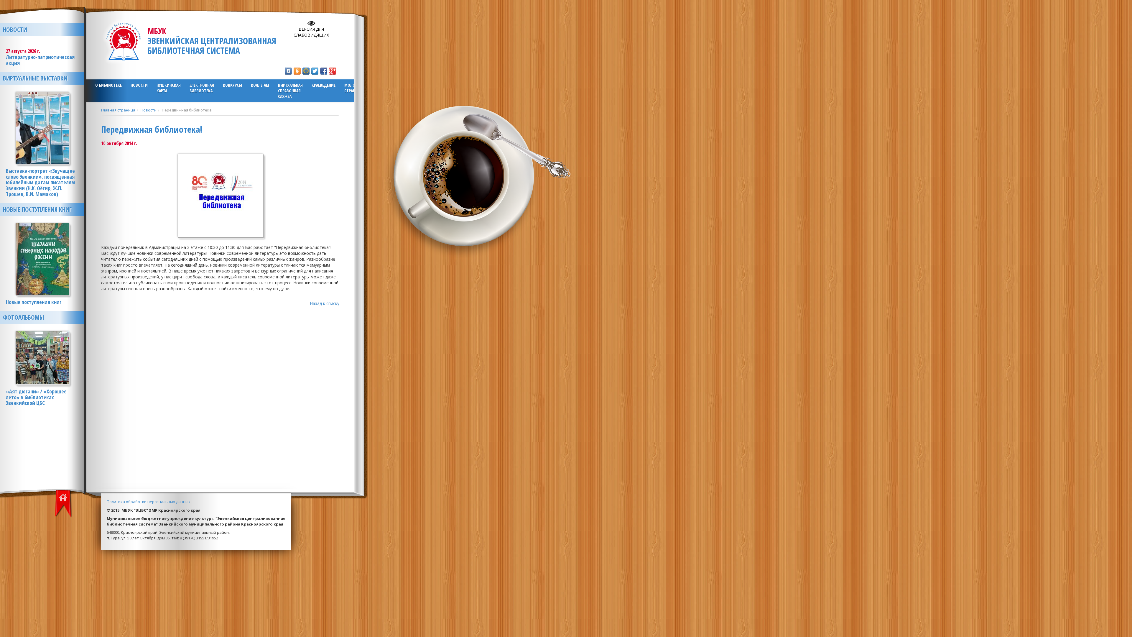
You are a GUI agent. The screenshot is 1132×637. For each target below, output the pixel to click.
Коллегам (260, 85)
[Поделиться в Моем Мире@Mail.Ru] (306, 71)
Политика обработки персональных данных (148, 501)
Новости (139, 85)
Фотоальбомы (23, 317)
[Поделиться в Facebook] (323, 71)
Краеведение (323, 85)
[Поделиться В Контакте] (288, 71)
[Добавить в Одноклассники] (297, 71)
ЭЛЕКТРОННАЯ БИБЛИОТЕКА (202, 87)
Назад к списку (324, 303)
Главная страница (118, 110)
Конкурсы (232, 85)
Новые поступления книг (37, 209)
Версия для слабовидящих (311, 32)
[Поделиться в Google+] (332, 71)
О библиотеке (108, 85)
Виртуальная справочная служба (290, 90)
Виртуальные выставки (35, 78)
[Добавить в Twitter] (314, 71)
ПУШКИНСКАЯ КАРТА (169, 87)
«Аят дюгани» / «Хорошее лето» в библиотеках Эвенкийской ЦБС (36, 397)
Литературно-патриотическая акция (40, 59)
